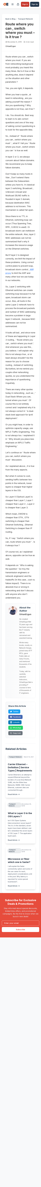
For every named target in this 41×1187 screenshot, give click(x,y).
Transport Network (25, 19)
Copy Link (17, 733)
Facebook (17, 717)
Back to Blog (10, 19)
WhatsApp (17, 728)
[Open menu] (12, 4)
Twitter (15, 711)
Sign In (25, 4)
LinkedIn (16, 722)
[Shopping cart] (17, 4)
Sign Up (35, 4)
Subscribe (20, 929)
